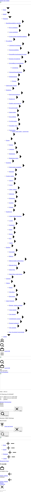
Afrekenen (2, 484)
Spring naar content (4, 0)
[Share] (2, 490)
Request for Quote (4, 461)
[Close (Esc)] (0, 490)
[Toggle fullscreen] (3, 490)
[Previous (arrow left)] (0, 491)
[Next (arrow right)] (2, 491)
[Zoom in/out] (5, 490)
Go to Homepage (4, 372)
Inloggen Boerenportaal (5, 402)
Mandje (2, 482)
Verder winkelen (4, 475)
